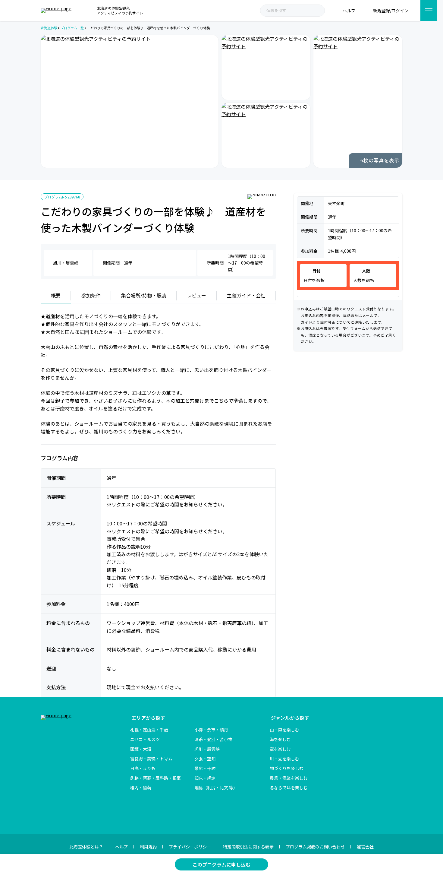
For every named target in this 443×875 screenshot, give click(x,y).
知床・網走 (204, 778)
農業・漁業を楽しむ (289, 778)
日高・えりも (143, 768)
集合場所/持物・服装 (143, 295)
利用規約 (148, 847)
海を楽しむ (280, 739)
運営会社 (365, 847)
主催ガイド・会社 (246, 295)
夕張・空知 (204, 759)
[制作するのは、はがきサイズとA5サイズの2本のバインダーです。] (129, 101)
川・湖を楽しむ (284, 759)
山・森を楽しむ (284, 730)
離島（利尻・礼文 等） (215, 788)
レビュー (196, 295)
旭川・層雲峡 (207, 749)
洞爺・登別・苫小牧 (213, 739)
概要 (56, 295)
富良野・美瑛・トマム (151, 759)
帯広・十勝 (204, 768)
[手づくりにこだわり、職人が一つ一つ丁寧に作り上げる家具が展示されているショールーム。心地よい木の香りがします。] (266, 135)
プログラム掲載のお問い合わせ (315, 847)
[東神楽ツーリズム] (357, 101)
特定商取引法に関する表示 (248, 847)
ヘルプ (121, 847)
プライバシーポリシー (190, 847)
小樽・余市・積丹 (211, 730)
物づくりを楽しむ (286, 768)
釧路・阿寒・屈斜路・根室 (155, 778)
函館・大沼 (140, 749)
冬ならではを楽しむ (289, 788)
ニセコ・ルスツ (145, 739)
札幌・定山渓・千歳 (149, 730)
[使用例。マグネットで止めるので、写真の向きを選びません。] (266, 67)
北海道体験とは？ (86, 847)
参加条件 (91, 295)
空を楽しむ (280, 749)
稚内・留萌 (140, 788)
